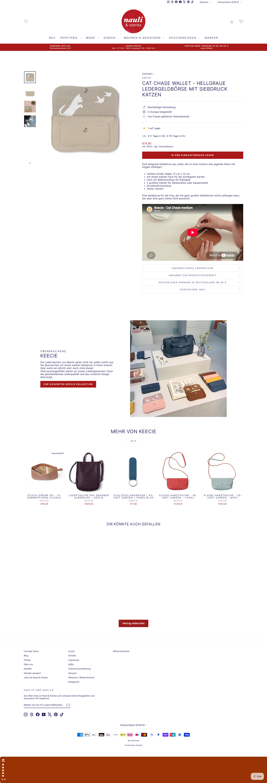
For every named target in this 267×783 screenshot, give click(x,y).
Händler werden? (32, 673)
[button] (133, 770)
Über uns (28, 664)
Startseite (147, 73)
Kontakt (72, 655)
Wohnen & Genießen (143, 37)
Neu (52, 37)
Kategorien (73, 681)
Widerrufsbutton (121, 651)
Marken (211, 37)
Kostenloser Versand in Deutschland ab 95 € (193, 282)
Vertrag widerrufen (133, 623)
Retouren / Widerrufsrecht (81, 677)
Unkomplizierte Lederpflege (193, 268)
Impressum (73, 660)
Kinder (110, 37)
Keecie (146, 78)
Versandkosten (166, 146)
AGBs (71, 664)
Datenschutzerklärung (79, 668)
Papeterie (69, 37)
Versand (72, 673)
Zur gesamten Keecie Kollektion (68, 384)
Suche (71, 651)
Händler (28, 668)
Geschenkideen (183, 37)
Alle (134, 441)
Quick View (44, 489)
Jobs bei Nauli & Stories (36, 677)
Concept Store (31, 651)
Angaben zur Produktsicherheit (192, 275)
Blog (26, 655)
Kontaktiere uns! (193, 289)
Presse (27, 660)
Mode (91, 37)
